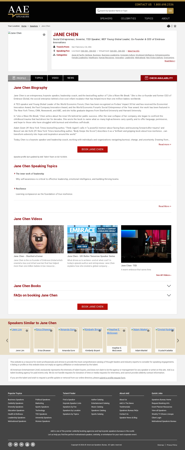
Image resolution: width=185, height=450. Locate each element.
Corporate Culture (127, 55)
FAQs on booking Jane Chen (35, 295)
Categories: (61, 55)
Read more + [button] (165, 144)
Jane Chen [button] (65, 34)
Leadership (129, 58)
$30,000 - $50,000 (88, 51)
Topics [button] (149, 18)
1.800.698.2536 (164, 4)
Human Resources (106, 58)
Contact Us (124, 414)
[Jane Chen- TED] (146, 243)
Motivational (140, 58)
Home (23, 26)
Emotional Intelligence (145, 55)
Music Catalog (97, 407)
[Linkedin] (21, 446)
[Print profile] (168, 26)
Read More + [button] (170, 61)
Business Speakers (16, 400)
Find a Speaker (69, 400)
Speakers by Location (72, 410)
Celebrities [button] (128, 18)
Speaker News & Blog (128, 418)
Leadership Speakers (16, 418)
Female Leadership (80, 58)
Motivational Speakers (17, 421)
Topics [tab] (39, 78)
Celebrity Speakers (15, 403)
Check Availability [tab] (161, 78)
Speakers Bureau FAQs (129, 410)
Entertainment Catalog (100, 403)
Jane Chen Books (27, 286)
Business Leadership (110, 55)
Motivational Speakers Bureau (164, 421)
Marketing (39, 403)
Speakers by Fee (69, 407)
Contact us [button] (143, 4)
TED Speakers (41, 414)
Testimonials (125, 407)
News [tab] (70, 78)
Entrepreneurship (162, 55)
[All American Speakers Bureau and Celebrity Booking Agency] (18, 11)
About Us (123, 400)
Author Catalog (97, 400)
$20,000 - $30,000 (117, 51)
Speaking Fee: (63, 51)
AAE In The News (127, 403)
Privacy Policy (172, 445)
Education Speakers (16, 410)
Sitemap (161, 445)
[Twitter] (16, 446)
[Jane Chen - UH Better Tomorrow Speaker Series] (92, 239)
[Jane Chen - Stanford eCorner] (39, 239)
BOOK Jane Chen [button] (92, 149)
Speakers (34, 26)
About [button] (166, 18)
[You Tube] (27, 446)
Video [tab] (55, 78)
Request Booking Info (160, 403)
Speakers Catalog (98, 410)
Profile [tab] (21, 78)
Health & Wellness (15, 414)
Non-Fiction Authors (154, 58)
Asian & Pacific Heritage (82, 55)
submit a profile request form (112, 378)
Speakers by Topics (71, 414)
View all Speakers (159, 410)
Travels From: (63, 47)
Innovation (119, 58)
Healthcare (93, 58)
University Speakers (43, 418)
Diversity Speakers (15, 407)
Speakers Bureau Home (161, 400)
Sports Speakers (42, 407)
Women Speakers (42, 421)
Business (97, 55)
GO (170, 10)
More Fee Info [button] (133, 51)
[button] (7, 339)
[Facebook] (10, 446)
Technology (40, 410)
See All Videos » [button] (163, 275)
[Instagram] (33, 446)
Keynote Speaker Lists (72, 403)
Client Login (156, 418)
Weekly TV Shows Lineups (163, 414)
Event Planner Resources (162, 407)
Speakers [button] (106, 18)
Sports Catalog (97, 414)
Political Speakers (42, 400)
